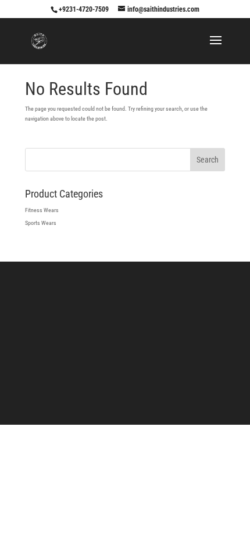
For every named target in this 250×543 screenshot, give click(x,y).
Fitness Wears (42, 210)
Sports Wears (40, 223)
